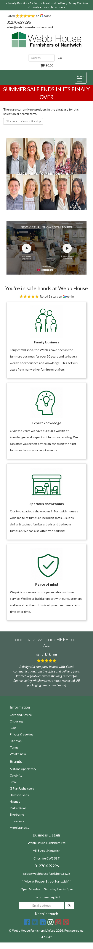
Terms (14, 747)
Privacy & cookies (21, 734)
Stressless (17, 821)
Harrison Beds (19, 795)
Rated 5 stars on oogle (56, 296)
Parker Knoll (18, 808)
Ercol (13, 782)
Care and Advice (21, 715)
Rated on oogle (28, 16)
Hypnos (15, 801)
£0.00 (49, 65)
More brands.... (19, 827)
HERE (62, 639)
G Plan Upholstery (22, 788)
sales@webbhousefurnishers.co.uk (30, 27)
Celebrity (16, 775)
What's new (18, 754)
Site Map (16, 741)
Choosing (16, 721)
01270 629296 (18, 22)
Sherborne (17, 814)
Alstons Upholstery (23, 769)
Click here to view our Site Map (23, 121)
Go (60, 58)
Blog (13, 728)
